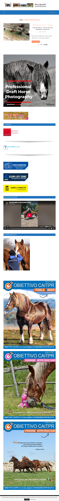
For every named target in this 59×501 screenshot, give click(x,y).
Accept (26, 499)
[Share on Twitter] (41, 44)
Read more (35, 41)
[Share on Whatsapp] (43, 44)
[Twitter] (49, 12)
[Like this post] (38, 44)
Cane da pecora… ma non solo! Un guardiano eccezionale (42, 28)
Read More (33, 499)
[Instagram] (51, 12)
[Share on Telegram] (44, 44)
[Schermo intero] (53, 228)
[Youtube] (52, 12)
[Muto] (51, 228)
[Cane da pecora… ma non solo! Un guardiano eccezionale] (16, 32)
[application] (29, 215)
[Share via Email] (46, 44)
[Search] (55, 12)
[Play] (5, 228)
